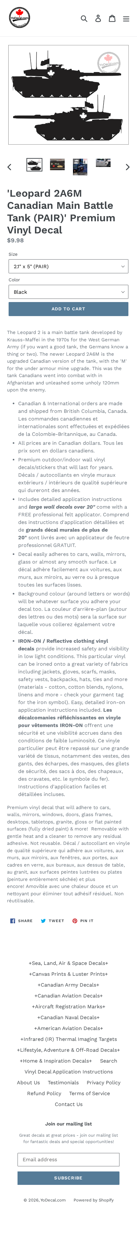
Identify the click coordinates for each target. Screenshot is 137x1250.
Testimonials (63, 1083)
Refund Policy (44, 1093)
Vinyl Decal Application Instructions (69, 1072)
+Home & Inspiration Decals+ (56, 1061)
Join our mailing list (68, 1124)
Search (108, 1061)
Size (13, 254)
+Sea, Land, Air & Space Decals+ (68, 963)
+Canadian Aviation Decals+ (68, 996)
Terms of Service (89, 1093)
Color (14, 279)
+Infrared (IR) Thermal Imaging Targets (68, 1039)
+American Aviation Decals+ (68, 1028)
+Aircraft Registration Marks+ (68, 1007)
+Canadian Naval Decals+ (68, 1017)
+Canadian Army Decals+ (68, 985)
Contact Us (69, 1104)
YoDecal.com (53, 1200)
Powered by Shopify (94, 1200)
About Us (28, 1083)
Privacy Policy (103, 1083)
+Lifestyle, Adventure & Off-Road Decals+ (68, 1050)
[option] (34, 165)
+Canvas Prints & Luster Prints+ (68, 974)
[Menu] (126, 18)
